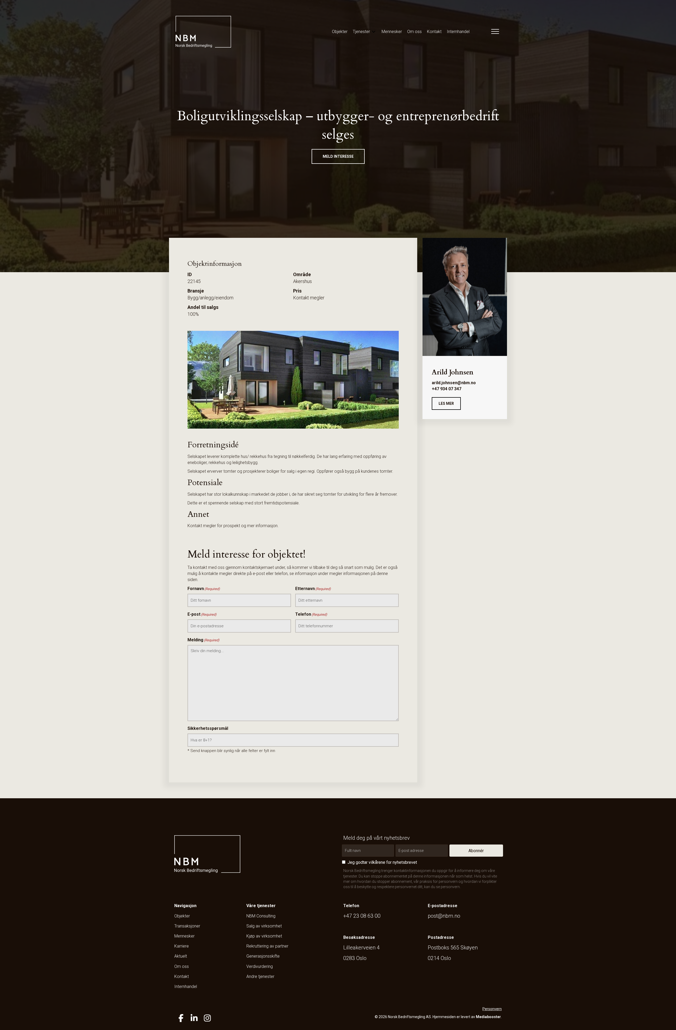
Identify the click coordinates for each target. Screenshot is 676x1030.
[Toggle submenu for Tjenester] (373, 32)
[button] (338, 156)
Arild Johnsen (452, 372)
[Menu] (494, 31)
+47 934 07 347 (446, 388)
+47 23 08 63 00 (362, 916)
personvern (450, 887)
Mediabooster (488, 1017)
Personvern (492, 1009)
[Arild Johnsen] (464, 296)
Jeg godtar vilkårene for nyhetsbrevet (382, 862)
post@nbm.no (444, 916)
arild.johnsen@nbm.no (454, 382)
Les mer (446, 403)
